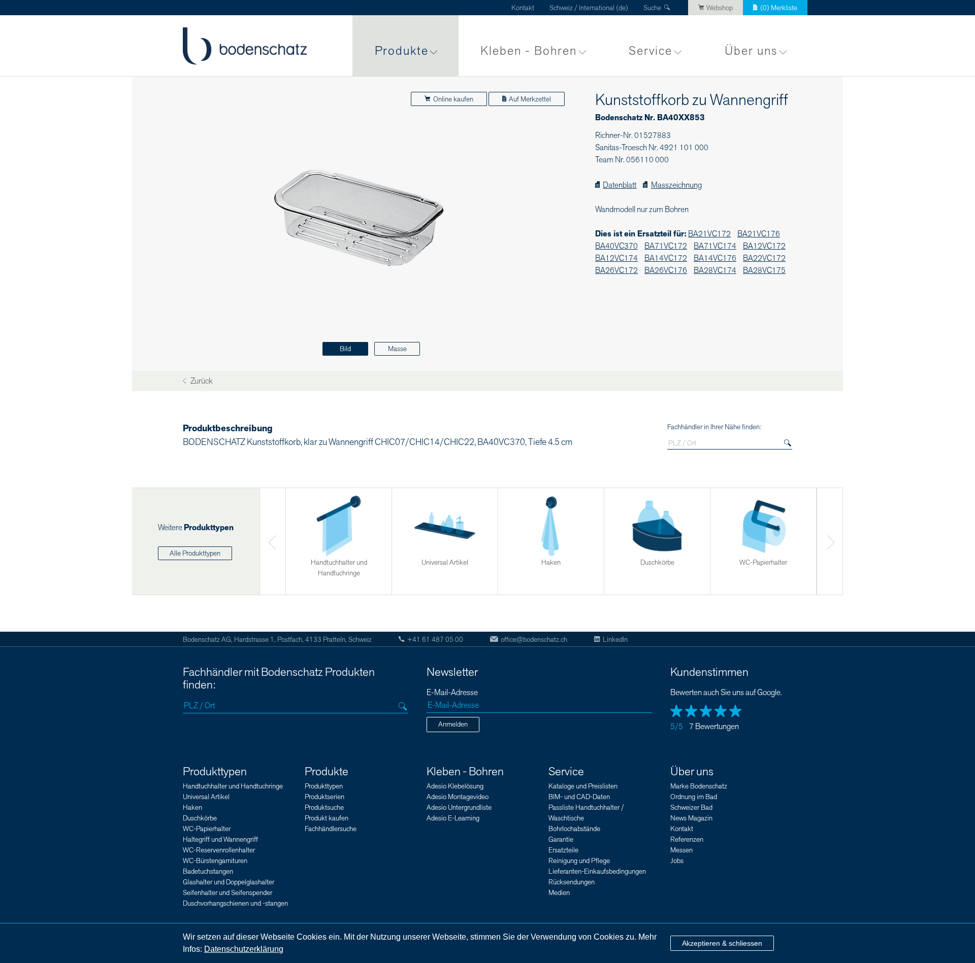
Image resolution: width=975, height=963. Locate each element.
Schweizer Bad (691, 807)
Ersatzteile (563, 850)
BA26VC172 (616, 270)
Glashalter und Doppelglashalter (228, 882)
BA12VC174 (616, 258)
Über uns (751, 51)
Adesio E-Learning (453, 818)
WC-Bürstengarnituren (215, 861)
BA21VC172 (709, 234)
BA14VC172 (665, 258)
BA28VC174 (715, 270)
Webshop (719, 8)
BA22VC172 (764, 258)
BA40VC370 (616, 246)
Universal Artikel (206, 797)
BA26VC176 (665, 270)
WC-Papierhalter (207, 829)
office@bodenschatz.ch (534, 639)
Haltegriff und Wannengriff (220, 839)
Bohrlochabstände (574, 829)
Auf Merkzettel (530, 99)
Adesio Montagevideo (458, 797)
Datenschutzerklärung (243, 949)
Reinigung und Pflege (579, 861)
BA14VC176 (715, 258)
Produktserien (324, 797)
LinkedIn (615, 639)
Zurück (200, 381)
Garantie (560, 839)
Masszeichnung (676, 185)
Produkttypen (215, 771)
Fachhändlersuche (330, 829)
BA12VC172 (764, 246)
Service (650, 51)
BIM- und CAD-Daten (579, 797)
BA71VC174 (715, 246)
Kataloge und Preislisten (583, 786)
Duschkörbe (200, 818)
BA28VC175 (764, 270)
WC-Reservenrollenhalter (219, 850)
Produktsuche (324, 807)
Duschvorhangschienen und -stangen (235, 903)
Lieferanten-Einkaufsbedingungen (597, 871)
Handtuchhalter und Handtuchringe (233, 786)
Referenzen (686, 839)
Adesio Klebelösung (455, 786)
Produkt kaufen (326, 818)
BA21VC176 (758, 234)
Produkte (402, 51)
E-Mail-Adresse (452, 692)
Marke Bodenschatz (698, 786)
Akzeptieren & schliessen (722, 943)
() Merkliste (778, 8)
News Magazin (691, 818)
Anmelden (453, 724)
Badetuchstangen (208, 871)
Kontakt (522, 8)
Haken (192, 807)
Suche (652, 8)
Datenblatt (619, 185)
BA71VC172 (665, 246)
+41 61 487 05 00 (435, 639)
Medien (559, 893)
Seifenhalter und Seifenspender (227, 893)
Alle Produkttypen (195, 553)
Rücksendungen (571, 882)
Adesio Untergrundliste (459, 807)
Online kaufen (453, 99)
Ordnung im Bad (693, 797)
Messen (681, 850)
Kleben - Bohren (528, 51)
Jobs (677, 861)
